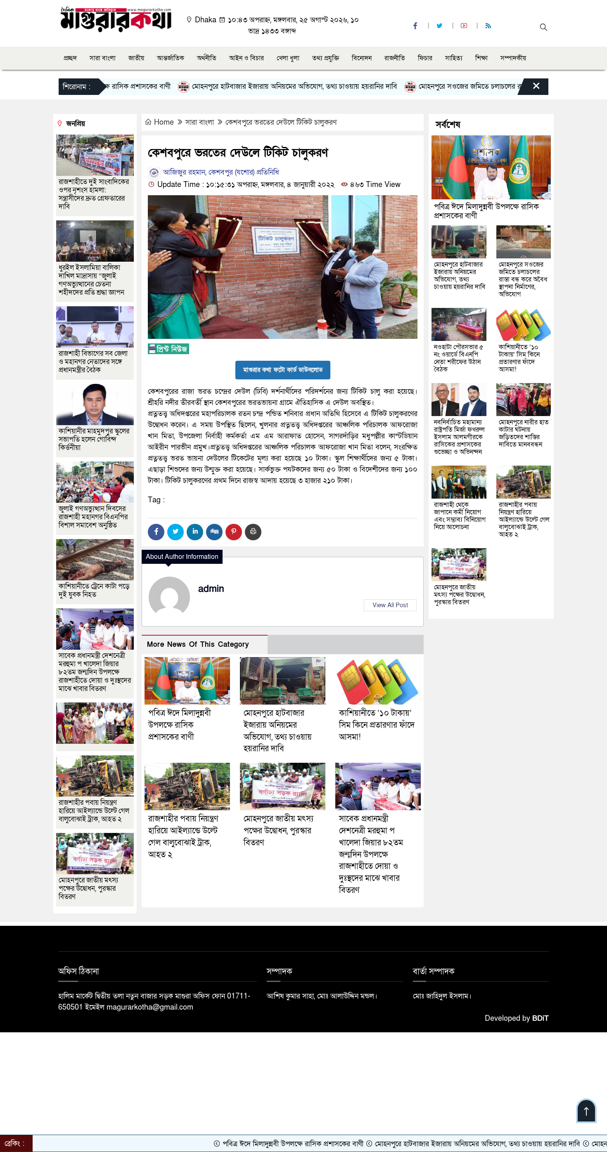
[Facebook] (156, 532)
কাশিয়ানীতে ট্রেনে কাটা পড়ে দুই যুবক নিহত (94, 590)
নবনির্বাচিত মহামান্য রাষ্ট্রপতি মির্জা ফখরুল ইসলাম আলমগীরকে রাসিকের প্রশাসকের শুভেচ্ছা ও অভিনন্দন (459, 437)
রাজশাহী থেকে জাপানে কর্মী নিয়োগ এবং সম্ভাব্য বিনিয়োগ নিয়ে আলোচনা (460, 516)
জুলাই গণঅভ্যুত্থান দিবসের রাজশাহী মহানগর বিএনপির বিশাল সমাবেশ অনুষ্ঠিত (93, 517)
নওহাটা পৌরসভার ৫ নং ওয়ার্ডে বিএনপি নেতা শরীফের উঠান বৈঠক (459, 358)
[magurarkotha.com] (115, 19)
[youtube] (465, 26)
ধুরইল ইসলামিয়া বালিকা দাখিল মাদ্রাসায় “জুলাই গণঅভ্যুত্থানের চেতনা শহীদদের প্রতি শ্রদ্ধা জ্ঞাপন (92, 280)
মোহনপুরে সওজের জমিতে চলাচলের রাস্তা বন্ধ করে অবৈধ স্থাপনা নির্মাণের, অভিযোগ (489, 86)
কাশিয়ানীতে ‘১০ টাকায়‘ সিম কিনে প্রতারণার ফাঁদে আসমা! (377, 725)
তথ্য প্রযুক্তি (325, 58)
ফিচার (425, 58)
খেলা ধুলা (288, 58)
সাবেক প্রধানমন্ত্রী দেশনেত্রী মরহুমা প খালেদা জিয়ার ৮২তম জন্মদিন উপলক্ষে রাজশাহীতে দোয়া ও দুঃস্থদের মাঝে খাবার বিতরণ (371, 855)
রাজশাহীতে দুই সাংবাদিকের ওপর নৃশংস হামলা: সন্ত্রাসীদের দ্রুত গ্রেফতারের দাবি (94, 194)
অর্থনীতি (206, 58)
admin (211, 589)
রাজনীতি (394, 58)
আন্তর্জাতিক (170, 58)
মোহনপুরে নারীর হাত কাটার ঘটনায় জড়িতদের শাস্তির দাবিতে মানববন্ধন (524, 433)
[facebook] (416, 26)
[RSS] (489, 26)
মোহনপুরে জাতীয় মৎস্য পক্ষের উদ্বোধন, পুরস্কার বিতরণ (278, 831)
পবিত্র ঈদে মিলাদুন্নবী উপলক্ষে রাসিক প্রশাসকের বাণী (179, 725)
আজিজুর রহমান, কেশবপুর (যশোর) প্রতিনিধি (220, 172)
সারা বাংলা (103, 58)
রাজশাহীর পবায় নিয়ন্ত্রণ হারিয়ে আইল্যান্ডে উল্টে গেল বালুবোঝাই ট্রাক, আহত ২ (94, 811)
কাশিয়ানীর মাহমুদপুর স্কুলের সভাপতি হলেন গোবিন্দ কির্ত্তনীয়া (94, 439)
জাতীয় (136, 58)
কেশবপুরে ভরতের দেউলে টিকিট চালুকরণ (281, 122)
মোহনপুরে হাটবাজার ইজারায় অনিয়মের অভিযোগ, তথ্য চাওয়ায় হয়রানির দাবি (252, 86)
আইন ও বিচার (246, 58)
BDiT (540, 1018)
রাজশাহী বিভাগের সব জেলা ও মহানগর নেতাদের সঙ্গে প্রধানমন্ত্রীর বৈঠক (93, 362)
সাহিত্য (453, 58)
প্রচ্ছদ (70, 58)
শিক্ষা (481, 58)
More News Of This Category (198, 644)
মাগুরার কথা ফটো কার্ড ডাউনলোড (282, 370)
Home (164, 122)
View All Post (390, 605)
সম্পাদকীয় (513, 58)
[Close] (528, 88)
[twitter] (441, 26)
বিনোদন (362, 58)
